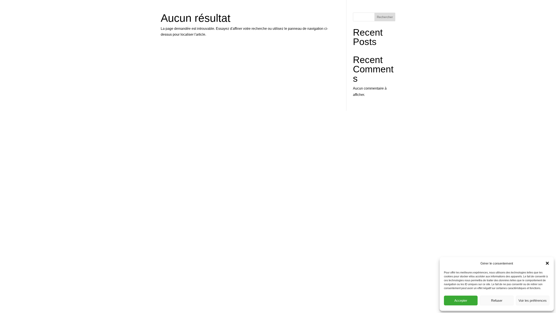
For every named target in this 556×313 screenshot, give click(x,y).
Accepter (460, 300)
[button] (547, 263)
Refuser (496, 300)
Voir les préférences (532, 300)
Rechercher (385, 17)
